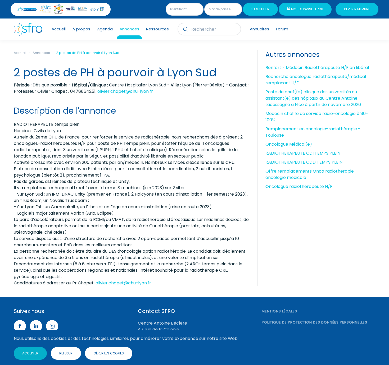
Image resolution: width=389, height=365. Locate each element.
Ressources (157, 29)
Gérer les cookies (108, 353)
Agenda (105, 29)
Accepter (30, 353)
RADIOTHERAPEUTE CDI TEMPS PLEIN (302, 153)
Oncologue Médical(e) (288, 144)
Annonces (129, 29)
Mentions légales (279, 311)
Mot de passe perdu (307, 9)
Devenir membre (357, 9)
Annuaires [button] (259, 29)
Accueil (59, 29)
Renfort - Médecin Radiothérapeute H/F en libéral (317, 67)
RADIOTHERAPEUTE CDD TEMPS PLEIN (303, 162)
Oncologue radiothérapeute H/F (298, 186)
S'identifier (260, 9)
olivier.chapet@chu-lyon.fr (125, 91)
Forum (282, 29)
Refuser (66, 353)
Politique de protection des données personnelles (314, 322)
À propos (81, 29)
